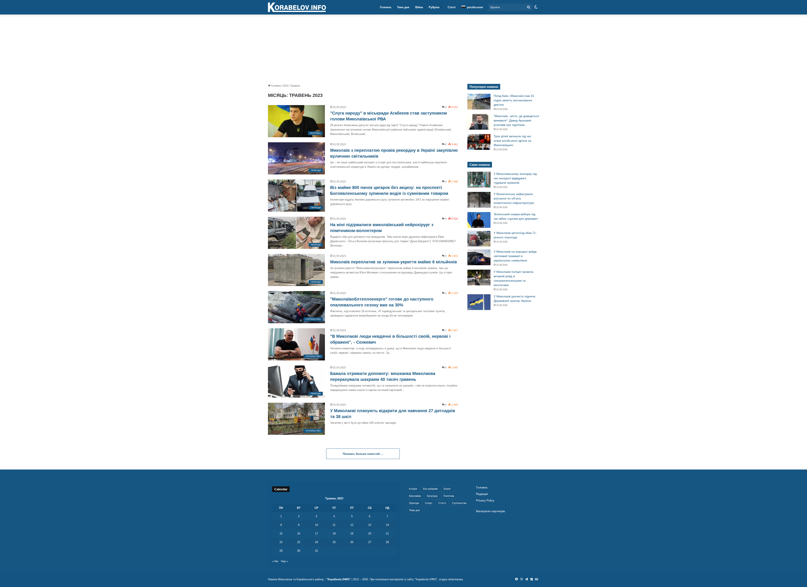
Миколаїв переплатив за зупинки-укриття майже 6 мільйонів (393, 262)
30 (298, 550)
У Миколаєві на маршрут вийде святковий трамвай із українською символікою (515, 256)
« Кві (275, 561)
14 (387, 524)
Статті (452, 7)
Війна (419, 7)
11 (334, 524)
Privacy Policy (485, 500)
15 (281, 533)
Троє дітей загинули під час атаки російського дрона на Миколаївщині (512, 141)
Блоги (447, 488)
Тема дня (403, 7)
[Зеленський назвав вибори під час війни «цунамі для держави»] (479, 220)
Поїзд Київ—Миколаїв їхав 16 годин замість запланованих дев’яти (514, 100)
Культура (432, 496)
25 (334, 542)
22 (281, 542)
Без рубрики (430, 488)
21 (387, 533)
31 (316, 550)
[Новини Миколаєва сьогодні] (297, 7)
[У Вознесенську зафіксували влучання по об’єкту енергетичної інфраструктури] (479, 200)
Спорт (429, 503)
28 (387, 542)
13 (369, 524)
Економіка (415, 496)
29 (281, 550)
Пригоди (414, 503)
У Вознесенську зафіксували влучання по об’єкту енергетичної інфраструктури (514, 198)
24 (316, 542)
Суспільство (459, 503)
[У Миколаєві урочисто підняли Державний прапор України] (479, 302)
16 (298, 533)
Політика (448, 496)
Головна (385, 7)
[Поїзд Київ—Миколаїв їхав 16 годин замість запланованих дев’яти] (479, 101)
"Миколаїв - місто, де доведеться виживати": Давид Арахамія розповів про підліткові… (516, 120)
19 (351, 533)
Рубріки (434, 7)
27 (369, 542)
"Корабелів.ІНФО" (338, 579)
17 (316, 533)
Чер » (284, 561)
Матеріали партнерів (490, 511)
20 (369, 533)
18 (334, 533)
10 (316, 524)
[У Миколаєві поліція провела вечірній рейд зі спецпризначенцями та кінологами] (479, 277)
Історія (413, 488)
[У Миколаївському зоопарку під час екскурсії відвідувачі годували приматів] (479, 179)
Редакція (482, 494)
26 (351, 542)
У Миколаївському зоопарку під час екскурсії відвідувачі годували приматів (515, 178)
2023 (286, 85)
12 (351, 524)
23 (298, 542)
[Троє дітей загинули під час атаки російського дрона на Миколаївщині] (479, 142)
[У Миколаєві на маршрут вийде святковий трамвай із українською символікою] (479, 257)
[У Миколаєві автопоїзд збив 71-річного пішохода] (479, 239)
